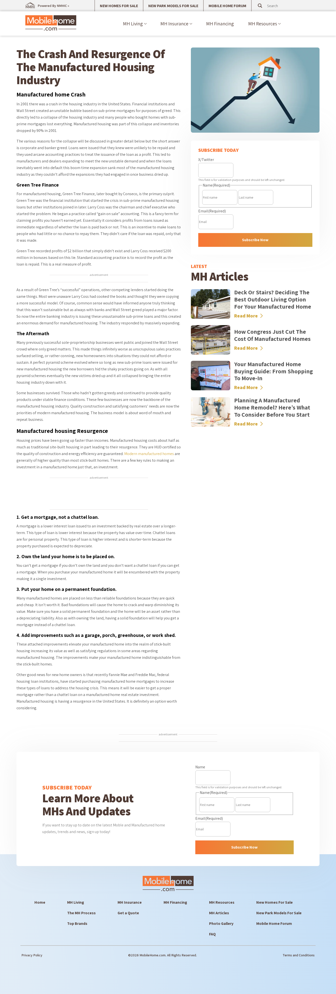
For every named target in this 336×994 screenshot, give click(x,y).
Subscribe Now (255, 239)
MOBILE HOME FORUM (227, 5)
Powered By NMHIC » (53, 5)
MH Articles (219, 912)
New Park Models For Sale (279, 912)
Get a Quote (128, 912)
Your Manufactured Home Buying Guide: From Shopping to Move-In (273, 371)
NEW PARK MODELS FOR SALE (173, 5)
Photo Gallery (221, 923)
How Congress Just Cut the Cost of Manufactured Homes (272, 335)
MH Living (133, 23)
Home (39, 902)
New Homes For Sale (274, 902)
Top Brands (77, 923)
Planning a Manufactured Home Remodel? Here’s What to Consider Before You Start (272, 407)
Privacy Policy (31, 955)
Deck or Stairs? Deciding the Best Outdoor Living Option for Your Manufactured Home (272, 299)
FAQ (212, 934)
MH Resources (262, 23)
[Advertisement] (98, 494)
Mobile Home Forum (274, 923)
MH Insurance (174, 23)
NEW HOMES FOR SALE (119, 5)
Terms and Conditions (299, 955)
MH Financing (220, 23)
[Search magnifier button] (260, 5)
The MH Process (81, 912)
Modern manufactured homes (149, 453)
